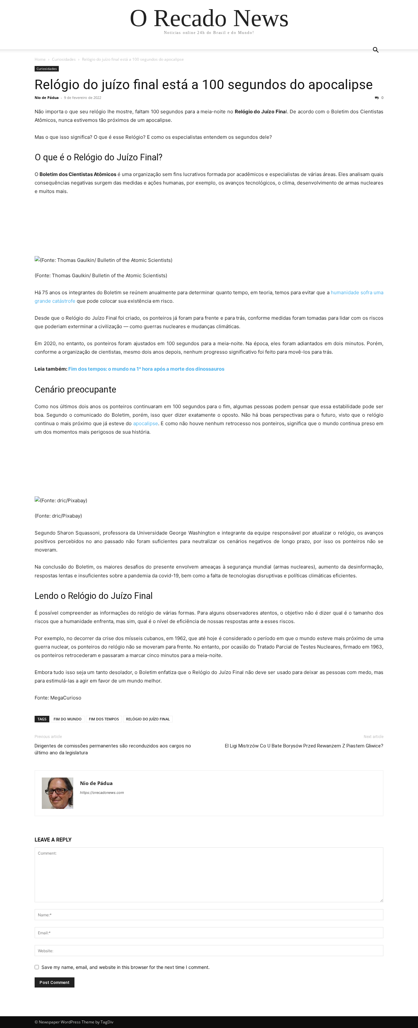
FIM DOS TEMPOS (104, 718)
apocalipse (145, 423)
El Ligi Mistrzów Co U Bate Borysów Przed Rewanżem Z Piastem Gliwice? (304, 746)
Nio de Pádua (47, 97)
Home (40, 59)
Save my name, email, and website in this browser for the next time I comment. (125, 967)
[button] (375, 51)
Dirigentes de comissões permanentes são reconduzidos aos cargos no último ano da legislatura (113, 749)
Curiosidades (64, 59)
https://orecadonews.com (102, 792)
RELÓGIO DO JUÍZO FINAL (148, 718)
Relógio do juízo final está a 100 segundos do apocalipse (204, 84)
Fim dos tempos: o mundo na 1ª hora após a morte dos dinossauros (146, 369)
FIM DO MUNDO (68, 718)
